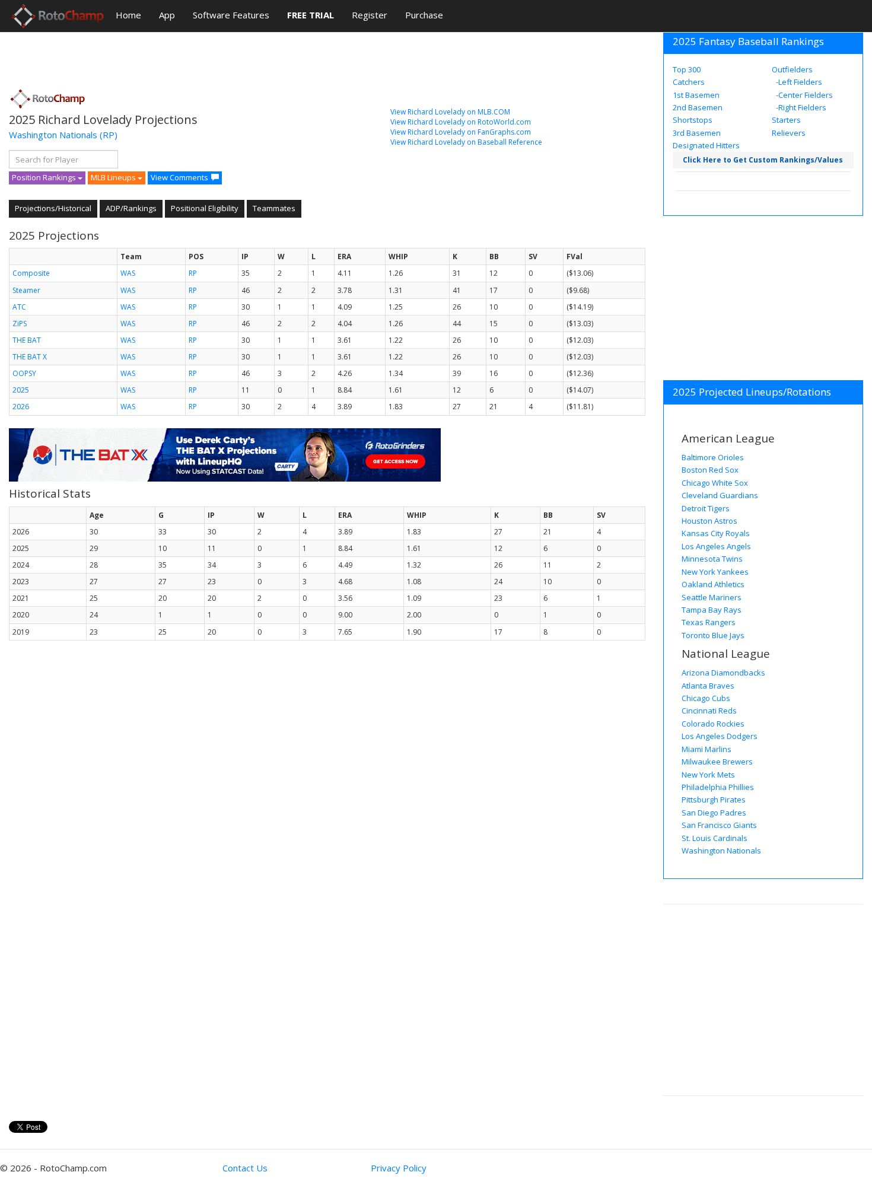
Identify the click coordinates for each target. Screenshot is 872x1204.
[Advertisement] (225, 56)
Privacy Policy (399, 1168)
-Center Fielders (803, 95)
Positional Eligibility (204, 208)
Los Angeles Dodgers (720, 736)
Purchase (424, 15)
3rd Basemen (697, 133)
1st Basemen (696, 95)
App (167, 15)
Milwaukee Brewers (717, 761)
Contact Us (245, 1168)
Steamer (26, 290)
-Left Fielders (798, 82)
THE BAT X (29, 357)
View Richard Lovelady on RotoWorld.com (460, 122)
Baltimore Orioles (713, 457)
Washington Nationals (53, 135)
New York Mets (708, 774)
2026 (20, 407)
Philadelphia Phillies (718, 787)
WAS (127, 273)
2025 (20, 390)
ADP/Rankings (131, 208)
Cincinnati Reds (709, 710)
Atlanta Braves (708, 685)
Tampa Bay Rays (711, 609)
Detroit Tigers (706, 508)
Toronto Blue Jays (713, 635)
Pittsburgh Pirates (714, 799)
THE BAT (26, 340)
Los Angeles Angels (716, 546)
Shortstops (692, 119)
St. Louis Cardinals (714, 838)
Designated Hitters (706, 145)
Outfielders (792, 69)
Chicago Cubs (706, 698)
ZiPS (19, 323)
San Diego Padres (714, 812)
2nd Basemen (698, 107)
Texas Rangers (709, 622)
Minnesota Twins (712, 558)
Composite (31, 273)
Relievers (789, 133)
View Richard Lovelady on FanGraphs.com (460, 132)
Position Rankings (45, 177)
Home (128, 15)
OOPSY (24, 373)
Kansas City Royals (716, 533)
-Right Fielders (800, 107)
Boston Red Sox (710, 469)
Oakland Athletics (713, 584)
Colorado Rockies (713, 723)
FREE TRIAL (310, 15)
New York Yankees (715, 571)
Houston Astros (709, 520)
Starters (786, 119)
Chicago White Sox (715, 482)
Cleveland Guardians (720, 495)
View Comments (179, 177)
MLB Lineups (114, 177)
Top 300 (687, 69)
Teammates (274, 208)
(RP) (108, 135)
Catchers (689, 82)
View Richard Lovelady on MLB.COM (450, 112)
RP (193, 273)
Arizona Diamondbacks (723, 672)
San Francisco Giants (719, 825)
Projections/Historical (53, 208)
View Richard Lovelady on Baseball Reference (466, 142)
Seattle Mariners (711, 597)
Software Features (231, 15)
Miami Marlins (706, 749)
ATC (19, 307)
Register (369, 15)
